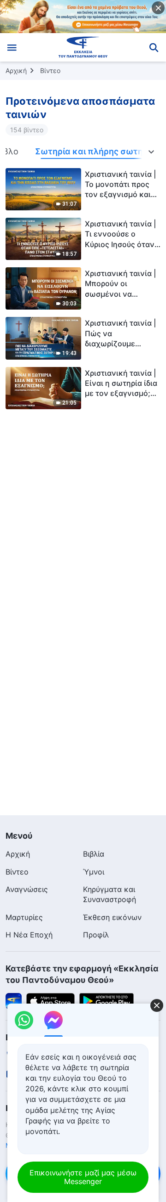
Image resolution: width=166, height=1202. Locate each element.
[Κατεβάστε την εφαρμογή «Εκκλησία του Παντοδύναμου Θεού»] (14, 1000)
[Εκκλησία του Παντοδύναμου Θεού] (83, 47)
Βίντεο (50, 70)
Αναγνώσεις (27, 889)
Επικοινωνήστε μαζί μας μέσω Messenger (83, 1177)
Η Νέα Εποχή (29, 934)
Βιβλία (93, 853)
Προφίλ (96, 934)
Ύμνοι (93, 871)
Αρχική (16, 70)
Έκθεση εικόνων (112, 917)
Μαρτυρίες (24, 917)
